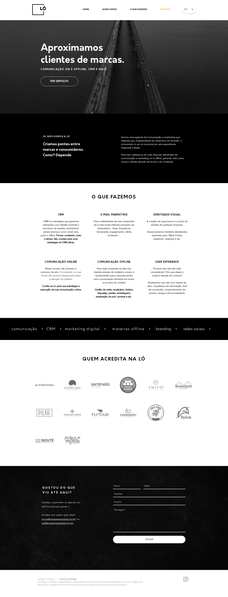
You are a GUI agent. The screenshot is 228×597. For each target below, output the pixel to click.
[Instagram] (185, 579)
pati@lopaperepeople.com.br (58, 523)
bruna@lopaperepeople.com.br (59, 519)
